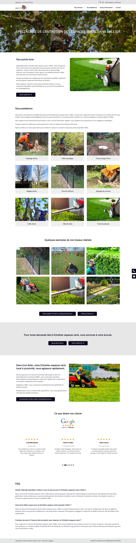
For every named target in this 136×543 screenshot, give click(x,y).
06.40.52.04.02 (28, 2)
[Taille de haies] (67, 209)
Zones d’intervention (106, 7)
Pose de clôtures (67, 191)
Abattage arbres (31, 158)
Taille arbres (31, 224)
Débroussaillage (67, 158)
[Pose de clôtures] (67, 176)
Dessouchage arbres (103, 158)
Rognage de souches (103, 191)
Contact (118, 7)
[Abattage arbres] (31, 143)
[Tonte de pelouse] (103, 209)
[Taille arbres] (31, 209)
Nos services (78, 7)
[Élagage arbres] (31, 176)
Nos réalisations (92, 7)
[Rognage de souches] (103, 176)
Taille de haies (67, 224)
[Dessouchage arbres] (103, 143)
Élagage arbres (32, 191)
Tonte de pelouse (103, 224)
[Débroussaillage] (67, 143)
